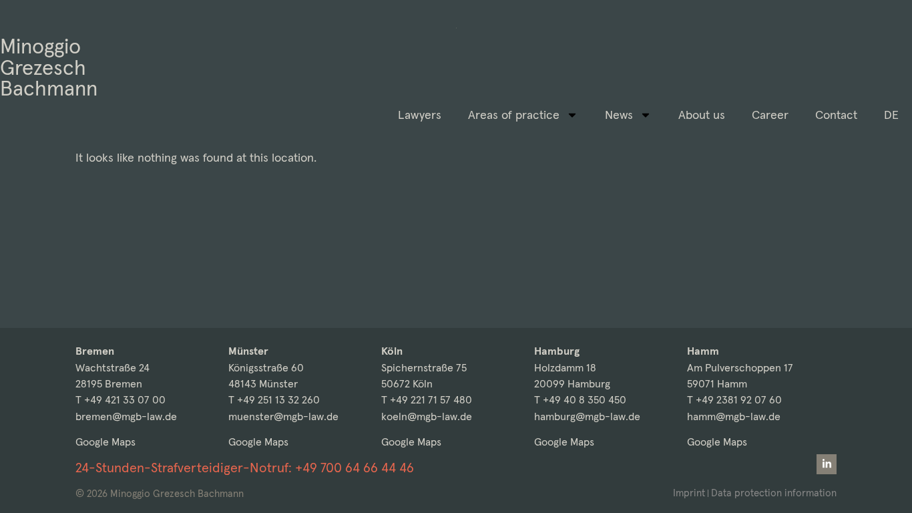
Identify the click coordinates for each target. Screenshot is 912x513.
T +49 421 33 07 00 (120, 400)
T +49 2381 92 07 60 (734, 400)
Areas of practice (513, 114)
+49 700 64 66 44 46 (354, 467)
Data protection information (774, 492)
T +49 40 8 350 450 (580, 400)
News (619, 114)
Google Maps (105, 442)
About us (701, 114)
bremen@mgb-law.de (126, 416)
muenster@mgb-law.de (283, 416)
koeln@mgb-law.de (426, 416)
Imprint (689, 492)
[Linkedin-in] (827, 464)
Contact (836, 114)
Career (770, 114)
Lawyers (419, 114)
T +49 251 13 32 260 (274, 400)
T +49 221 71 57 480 (426, 400)
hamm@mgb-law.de (733, 416)
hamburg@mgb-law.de (587, 416)
